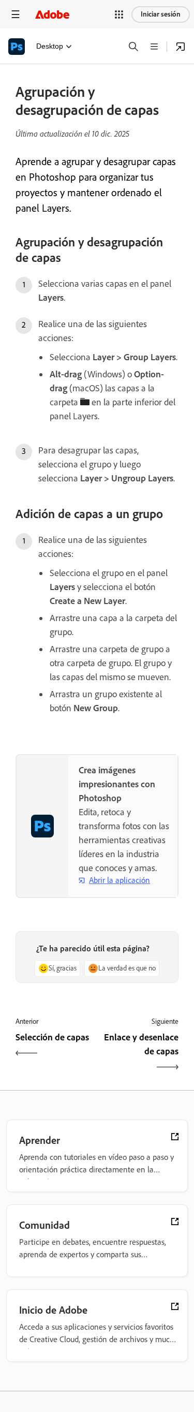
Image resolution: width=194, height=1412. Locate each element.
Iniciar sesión (161, 14)
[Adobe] (52, 14)
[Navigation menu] (15, 14)
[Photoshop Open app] (180, 46)
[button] (119, 14)
